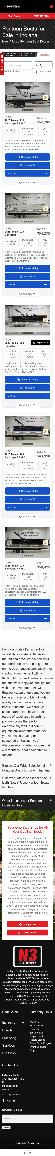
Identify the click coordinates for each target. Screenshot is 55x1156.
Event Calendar (38, 1046)
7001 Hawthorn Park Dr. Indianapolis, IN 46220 (13, 1084)
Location (34, 1029)
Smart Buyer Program (41, 1043)
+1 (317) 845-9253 (11, 1094)
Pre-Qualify (29, 165)
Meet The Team (38, 1025)
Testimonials (36, 1032)
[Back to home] (12, 6)
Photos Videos (37, 1039)
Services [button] (8, 1045)
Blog (32, 1050)
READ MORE (32, 149)
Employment (36, 1036)
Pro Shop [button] (9, 1053)
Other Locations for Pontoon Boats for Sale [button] (22, 802)
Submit (6, 1127)
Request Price (42, 342)
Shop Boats (14, 16)
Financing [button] (9, 1037)
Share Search (44, 71)
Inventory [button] (8, 1022)
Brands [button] (7, 1030)
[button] (51, 6)
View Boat (12, 173)
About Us (34, 1022)
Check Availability (29, 157)
